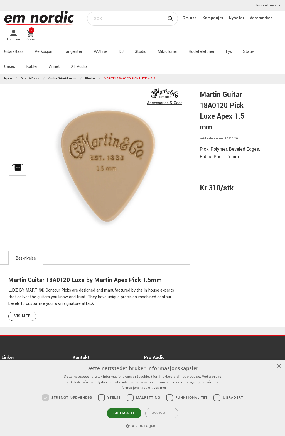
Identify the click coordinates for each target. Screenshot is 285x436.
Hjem (8, 78)
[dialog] (142, 398)
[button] (142, 426)
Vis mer (22, 316)
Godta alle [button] (124, 413)
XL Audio (79, 66)
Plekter (90, 78)
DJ (121, 51)
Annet (54, 66)
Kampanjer (213, 18)
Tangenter (72, 51)
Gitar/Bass (13, 51)
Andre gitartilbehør (62, 78)
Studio (140, 51)
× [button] (279, 366)
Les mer (160, 387)
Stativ (248, 51)
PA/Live (100, 51)
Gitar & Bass (30, 78)
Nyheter (237, 18)
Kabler (32, 66)
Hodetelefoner (201, 51)
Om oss (190, 18)
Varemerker (261, 18)
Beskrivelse (26, 258)
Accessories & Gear (164, 103)
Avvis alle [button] (162, 413)
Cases (9, 66)
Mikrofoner (167, 51)
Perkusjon (43, 51)
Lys (229, 51)
